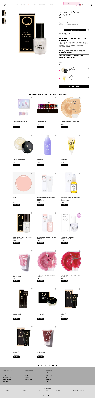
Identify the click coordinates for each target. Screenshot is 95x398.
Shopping (27, 377)
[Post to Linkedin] (66, 34)
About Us (26, 372)
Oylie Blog (24, 390)
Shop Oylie (58, 390)
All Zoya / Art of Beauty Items (79, 390)
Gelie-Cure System (50, 375)
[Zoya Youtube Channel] (45, 365)
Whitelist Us (27, 375)
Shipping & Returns (7, 377)
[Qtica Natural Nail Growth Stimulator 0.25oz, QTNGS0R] (4, 13)
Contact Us (5, 372)
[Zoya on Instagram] (41, 365)
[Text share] (69, 34)
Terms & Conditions (7, 379)
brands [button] (23, 4)
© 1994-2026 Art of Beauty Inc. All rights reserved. (48, 395)
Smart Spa (48, 379)
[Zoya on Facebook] (38, 365)
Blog (51, 4)
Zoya (47, 372)
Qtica (47, 377)
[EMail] (67, 34)
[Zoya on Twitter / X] (49, 365)
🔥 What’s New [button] (32, 4)
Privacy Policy (6, 381)
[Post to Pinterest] (62, 34)
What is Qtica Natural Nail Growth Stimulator (73, 39)
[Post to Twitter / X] (60, 34)
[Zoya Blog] (53, 365)
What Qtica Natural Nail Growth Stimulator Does (72, 51)
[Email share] (67, 34)
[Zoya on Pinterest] (56, 365)
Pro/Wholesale (43, 4)
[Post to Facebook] (59, 34)
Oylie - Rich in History (43, 390)
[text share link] (69, 34)
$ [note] (70, 70)
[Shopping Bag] (91, 5)
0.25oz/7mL (65, 22)
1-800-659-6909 (28, 379)
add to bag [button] (71, 30)
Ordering (5, 375)
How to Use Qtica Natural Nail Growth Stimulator (71, 56)
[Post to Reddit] (64, 34)
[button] (7, 5)
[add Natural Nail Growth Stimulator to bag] (88, 30)
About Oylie (6, 390)
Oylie (47, 381)
